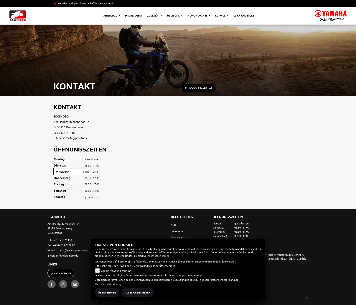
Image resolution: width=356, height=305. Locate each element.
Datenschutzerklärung (156, 255)
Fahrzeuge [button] (110, 15)
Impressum (177, 231)
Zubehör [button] (153, 15)
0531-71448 (67, 132)
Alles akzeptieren (138, 292)
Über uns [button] (173, 15)
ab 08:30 (109, 3)
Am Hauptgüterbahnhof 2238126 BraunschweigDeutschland (63, 228)
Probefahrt (133, 15)
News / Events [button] (197, 15)
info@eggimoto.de (75, 138)
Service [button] (220, 15)
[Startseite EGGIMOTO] (331, 15)
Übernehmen (107, 292)
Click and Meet (243, 15)
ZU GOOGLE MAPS (196, 88)
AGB (173, 224)
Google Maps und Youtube (116, 270)
